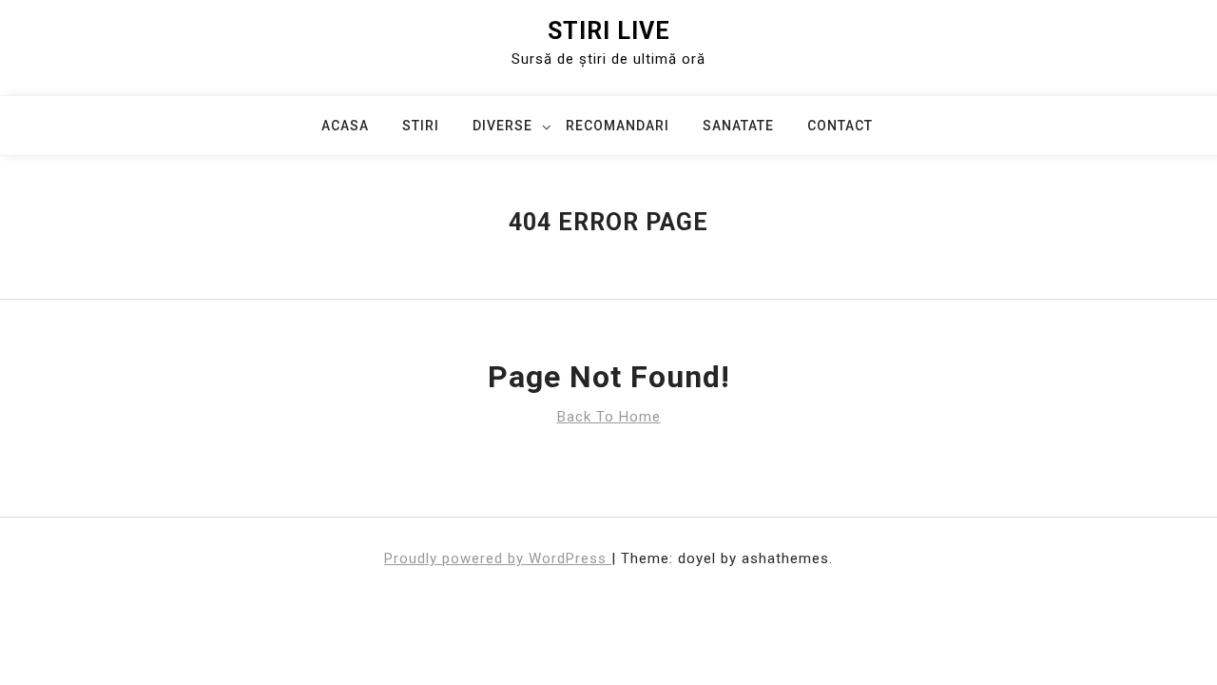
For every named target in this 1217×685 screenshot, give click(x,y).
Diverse (502, 125)
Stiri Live (609, 31)
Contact (840, 125)
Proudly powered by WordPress (497, 558)
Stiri (420, 125)
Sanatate (738, 125)
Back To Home (609, 416)
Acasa (345, 125)
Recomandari (617, 125)
